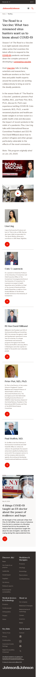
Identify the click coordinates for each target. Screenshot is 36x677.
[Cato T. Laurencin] (11, 258)
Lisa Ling (11, 68)
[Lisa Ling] (11, 215)
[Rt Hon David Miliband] (11, 315)
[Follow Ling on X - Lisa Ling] (7, 244)
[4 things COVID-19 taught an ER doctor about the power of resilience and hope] (18, 486)
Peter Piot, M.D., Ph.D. (16, 381)
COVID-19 (6, 55)
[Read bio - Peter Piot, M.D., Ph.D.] (7, 414)
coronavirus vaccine (22, 61)
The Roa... (10, 14)
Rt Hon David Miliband (16, 326)
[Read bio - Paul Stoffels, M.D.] (7, 465)
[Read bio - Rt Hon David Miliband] (7, 356)
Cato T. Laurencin (14, 268)
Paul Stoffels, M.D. (14, 438)
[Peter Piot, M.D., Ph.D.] (11, 371)
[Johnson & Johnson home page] (11, 8)
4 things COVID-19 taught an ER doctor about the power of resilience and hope (14, 510)
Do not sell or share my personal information (12, 658)
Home (4, 14)
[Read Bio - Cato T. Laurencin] (7, 301)
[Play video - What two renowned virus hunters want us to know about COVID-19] (18, 193)
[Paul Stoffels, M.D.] (11, 428)
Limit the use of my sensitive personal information (13, 659)
